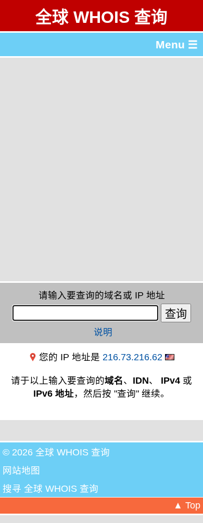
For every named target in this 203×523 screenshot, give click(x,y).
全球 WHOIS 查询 (101, 17)
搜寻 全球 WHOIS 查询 (50, 488)
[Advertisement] (101, 169)
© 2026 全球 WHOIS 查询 (56, 452)
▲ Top (186, 505)
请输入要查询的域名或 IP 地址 (102, 295)
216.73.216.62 (132, 357)
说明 (103, 332)
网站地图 (21, 470)
